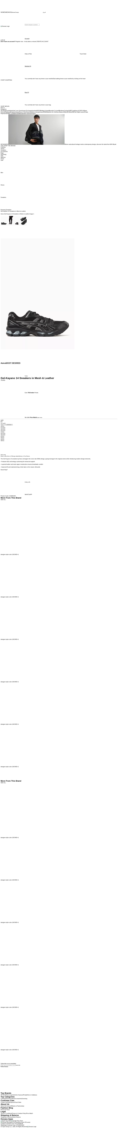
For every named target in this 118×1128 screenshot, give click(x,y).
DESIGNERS (4, 144)
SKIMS (19, 113)
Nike (65, 112)
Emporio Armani (14, 112)
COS (79, 110)
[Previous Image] (13, 232)
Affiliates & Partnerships (17, 1106)
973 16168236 (19, 1123)
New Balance (60, 112)
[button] (3, 40)
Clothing (3, 1098)
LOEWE (44, 112)
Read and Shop (5, 1109)
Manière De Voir (51, 112)
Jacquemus (39, 112)
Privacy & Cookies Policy (19, 1113)
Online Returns (16, 1117)
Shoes (7, 1098)
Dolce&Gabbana (5, 112)
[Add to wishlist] (18, 449)
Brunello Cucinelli (54, 110)
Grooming (24, 1098)
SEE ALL (3, 499)
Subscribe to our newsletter (8, 1063)
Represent (4, 113)
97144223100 (20, 1125)
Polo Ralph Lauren (79, 112)
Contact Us (4, 1102)
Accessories (18, 1098)
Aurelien (34, 110)
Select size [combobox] (3, 424)
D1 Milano (84, 110)
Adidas (10, 110)
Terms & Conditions (6, 1113)
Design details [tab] (15, 456)
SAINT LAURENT (12, 113)
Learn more (39, 417)
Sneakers (12, 1098)
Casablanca (74, 110)
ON (73, 112)
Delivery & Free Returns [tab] (24, 456)
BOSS (38, 110)
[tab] (4, 221)
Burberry (61, 110)
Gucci (34, 112)
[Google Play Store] (17, 1120)
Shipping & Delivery (6, 1117)
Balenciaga (9, 1095)
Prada (86, 112)
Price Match (29, 1113)
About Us (3, 1106)
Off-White (69, 112)
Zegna (34, 113)
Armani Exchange (27, 110)
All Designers (4, 110)
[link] (42, 41)
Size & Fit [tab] (9, 456)
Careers (8, 1106)
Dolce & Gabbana (32, 1095)
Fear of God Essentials (25, 112)
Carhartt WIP (67, 110)
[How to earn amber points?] (13, 399)
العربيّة (44, 12)
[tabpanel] (59, 463)
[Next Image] (13, 356)
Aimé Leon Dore (17, 110)
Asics (3, 363)
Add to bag (3, 454)
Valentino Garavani (26, 113)
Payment (12, 1102)
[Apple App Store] (6, 1120)
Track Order (18, 1102)
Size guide (3, 423)
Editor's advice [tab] (4, 456)
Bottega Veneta (44, 110)
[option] (59, 426)
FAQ (8, 1102)
